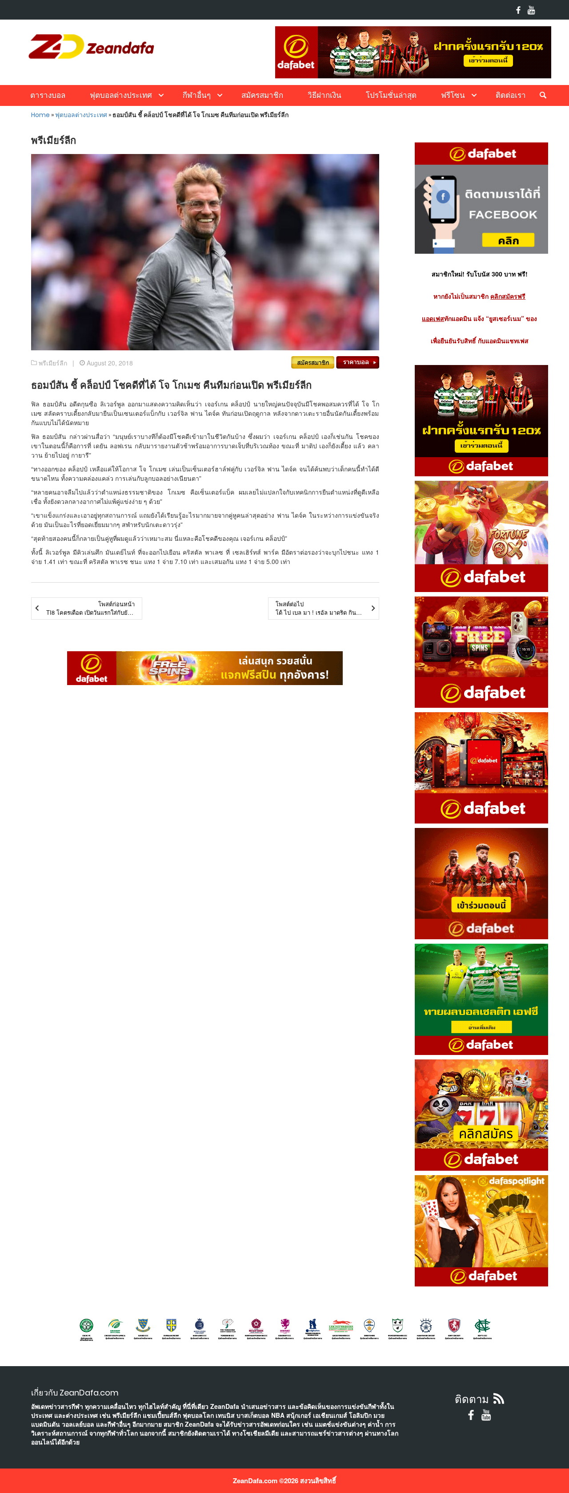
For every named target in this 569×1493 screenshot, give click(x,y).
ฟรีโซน (453, 95)
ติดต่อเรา (511, 95)
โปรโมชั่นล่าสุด (391, 95)
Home (40, 114)
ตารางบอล (47, 95)
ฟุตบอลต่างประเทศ (121, 95)
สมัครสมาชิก (262, 95)
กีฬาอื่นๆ (197, 95)
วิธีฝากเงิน (324, 95)
